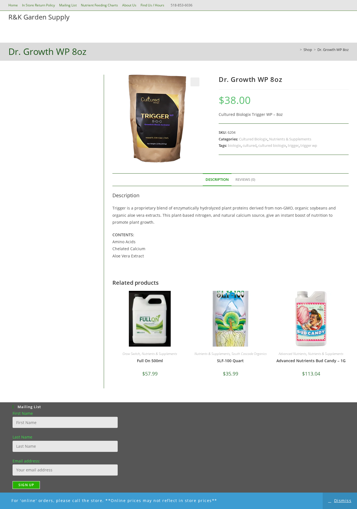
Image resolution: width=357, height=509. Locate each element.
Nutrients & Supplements (290, 139)
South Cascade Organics (249, 353)
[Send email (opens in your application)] (345, 5)
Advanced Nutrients (292, 353)
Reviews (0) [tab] (245, 179)
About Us (129, 5)
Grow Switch (131, 353)
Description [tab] (217, 179)
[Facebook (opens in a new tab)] (331, 5)
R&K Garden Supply (38, 16)
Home (13, 5)
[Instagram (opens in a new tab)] (338, 5)
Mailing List (68, 5)
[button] (194, 81)
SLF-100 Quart (230, 360)
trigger (293, 145)
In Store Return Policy (38, 5)
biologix (234, 145)
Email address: (26, 461)
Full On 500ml (150, 360)
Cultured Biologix (253, 139)
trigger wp (308, 145)
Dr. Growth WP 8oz (333, 49)
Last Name (22, 437)
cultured (250, 145)
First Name (23, 413)
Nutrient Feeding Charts (99, 5)
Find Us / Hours (152, 5)
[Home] (296, 49)
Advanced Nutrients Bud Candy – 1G (311, 360)
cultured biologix (272, 145)
